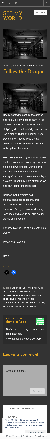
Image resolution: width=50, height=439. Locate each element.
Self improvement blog (16, 306)
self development (20, 299)
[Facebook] (16, 2)
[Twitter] (9, 2)
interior (23, 291)
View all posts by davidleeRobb (23, 338)
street (34, 306)
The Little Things (22, 408)
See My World (12, 16)
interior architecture (31, 65)
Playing (12, 416)
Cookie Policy (14, 427)
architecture (19, 288)
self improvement (34, 302)
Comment (37, 391)
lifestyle (24, 295)
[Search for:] (47, 3)
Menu (42, 12)
